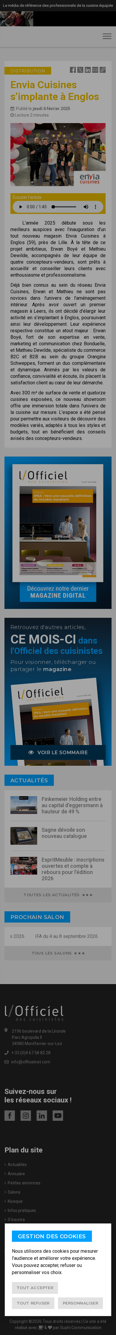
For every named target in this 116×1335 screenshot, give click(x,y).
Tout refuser (33, 1303)
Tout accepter (35, 1287)
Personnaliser (80, 1303)
